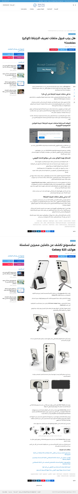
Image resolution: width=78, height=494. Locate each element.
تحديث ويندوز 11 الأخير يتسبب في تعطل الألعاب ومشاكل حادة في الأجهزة (9, 67)
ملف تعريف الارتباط (63, 224)
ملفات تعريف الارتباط (37, 224)
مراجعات (32, 9)
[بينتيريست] (74, 99)
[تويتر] (74, 93)
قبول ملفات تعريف (71, 222)
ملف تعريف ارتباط (71, 224)
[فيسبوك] (74, 90)
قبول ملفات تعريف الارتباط (61, 222)
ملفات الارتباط (51, 224)
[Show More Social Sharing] (48, 49)
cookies (60, 220)
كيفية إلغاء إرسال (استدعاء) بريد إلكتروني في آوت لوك (56, 467)
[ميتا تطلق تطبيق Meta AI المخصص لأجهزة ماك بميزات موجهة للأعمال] (20, 83)
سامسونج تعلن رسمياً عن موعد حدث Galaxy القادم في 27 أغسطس (9, 75)
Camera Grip (72, 473)
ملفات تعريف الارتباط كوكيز (70, 226)
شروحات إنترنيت (72, 34)
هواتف (58, 475)
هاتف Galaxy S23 (64, 475)
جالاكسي (50, 473)
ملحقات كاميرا (72, 475)
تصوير (54, 473)
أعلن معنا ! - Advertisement (8, 4)
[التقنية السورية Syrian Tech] (39, 5)
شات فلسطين (39, 485)
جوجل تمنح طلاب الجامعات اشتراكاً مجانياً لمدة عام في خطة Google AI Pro (9, 92)
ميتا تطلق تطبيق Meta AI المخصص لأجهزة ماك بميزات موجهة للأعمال (10, 83)
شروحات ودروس (40, 9)
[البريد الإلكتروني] (74, 102)
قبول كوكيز (45, 220)
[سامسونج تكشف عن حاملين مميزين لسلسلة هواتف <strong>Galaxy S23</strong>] (52, 275)
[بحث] (73, 5)
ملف (41, 222)
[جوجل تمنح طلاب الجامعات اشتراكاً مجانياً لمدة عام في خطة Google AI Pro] (20, 91)
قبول (56, 220)
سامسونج (45, 473)
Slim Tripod (59, 473)
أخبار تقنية (49, 9)
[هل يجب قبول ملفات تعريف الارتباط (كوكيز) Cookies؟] (52, 68)
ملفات (57, 224)
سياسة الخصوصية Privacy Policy (70, 1)
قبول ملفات (39, 220)
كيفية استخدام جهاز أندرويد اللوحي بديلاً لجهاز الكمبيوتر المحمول (53, 470)
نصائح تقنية (24, 9)
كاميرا (41, 473)
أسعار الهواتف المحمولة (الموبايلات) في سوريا (55, 1)
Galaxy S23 (65, 473)
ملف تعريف (37, 222)
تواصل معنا (41, 1)
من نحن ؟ (45, 1)
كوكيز (45, 222)
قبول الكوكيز (51, 220)
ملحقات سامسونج (34, 473)
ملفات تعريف (45, 224)
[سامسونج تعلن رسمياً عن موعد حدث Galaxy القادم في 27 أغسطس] (20, 75)
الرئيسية (56, 9)
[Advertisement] (39, 20)
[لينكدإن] (74, 96)
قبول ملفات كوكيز (50, 222)
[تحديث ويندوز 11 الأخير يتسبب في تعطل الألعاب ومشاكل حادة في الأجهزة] (20, 67)
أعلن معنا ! (15, 491)
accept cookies (67, 220)
